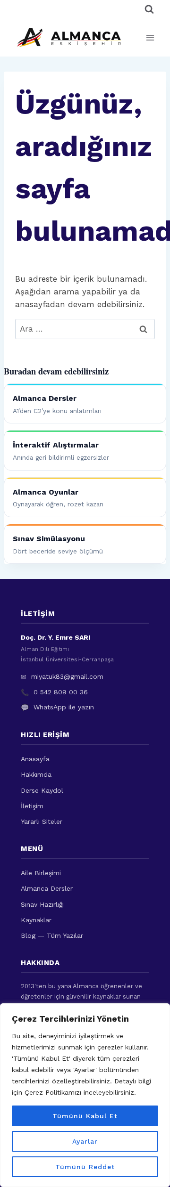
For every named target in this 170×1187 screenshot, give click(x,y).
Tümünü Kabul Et (85, 1116)
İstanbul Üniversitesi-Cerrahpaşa (67, 659)
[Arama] (149, 9)
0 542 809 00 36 (61, 692)
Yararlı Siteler (41, 821)
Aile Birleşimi (41, 873)
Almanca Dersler (47, 888)
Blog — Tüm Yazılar (52, 935)
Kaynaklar (36, 920)
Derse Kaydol (42, 790)
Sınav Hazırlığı (42, 904)
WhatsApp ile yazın (64, 707)
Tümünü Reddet (85, 1167)
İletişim (32, 806)
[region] (85, 1095)
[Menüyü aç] (150, 37)
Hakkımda (36, 774)
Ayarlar (85, 1141)
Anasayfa (35, 759)
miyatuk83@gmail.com (67, 676)
